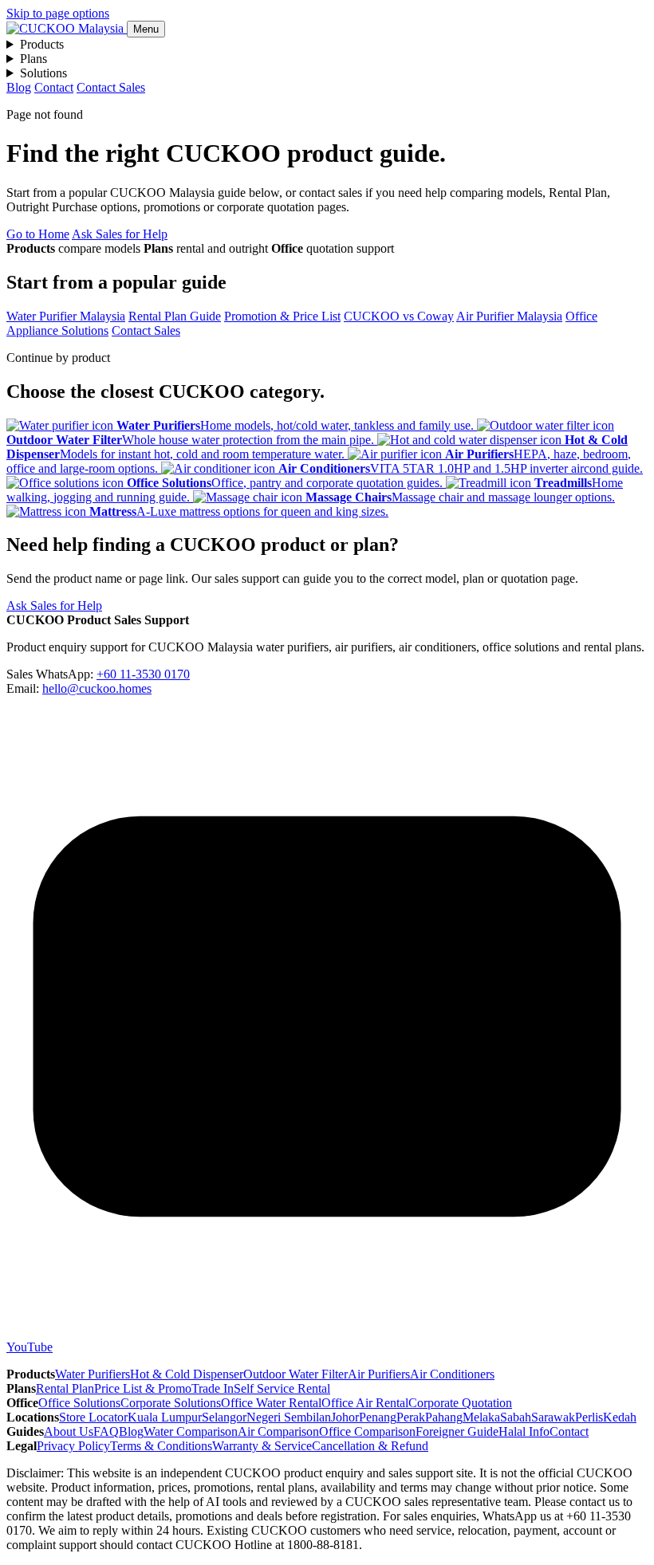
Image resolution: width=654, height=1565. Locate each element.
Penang (377, 1417)
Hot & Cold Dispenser (186, 1374)
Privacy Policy (73, 1446)
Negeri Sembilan (288, 1417)
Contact (53, 87)
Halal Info (524, 1431)
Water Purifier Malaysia (65, 316)
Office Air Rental (364, 1403)
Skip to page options (57, 13)
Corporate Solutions (170, 1403)
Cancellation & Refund (370, 1446)
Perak (410, 1417)
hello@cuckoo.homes (97, 688)
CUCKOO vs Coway (399, 316)
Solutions (43, 73)
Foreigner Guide (457, 1431)
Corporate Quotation (460, 1403)
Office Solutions (79, 1403)
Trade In (212, 1388)
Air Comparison (278, 1431)
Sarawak (553, 1417)
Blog (18, 87)
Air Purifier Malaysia (509, 316)
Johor (345, 1417)
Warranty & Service (262, 1446)
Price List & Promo (142, 1388)
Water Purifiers (92, 1374)
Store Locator (93, 1417)
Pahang (444, 1417)
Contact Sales (111, 87)
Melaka (481, 1417)
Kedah (619, 1417)
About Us (68, 1431)
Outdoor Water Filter (295, 1374)
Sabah (515, 1417)
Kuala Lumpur (165, 1417)
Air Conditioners (452, 1374)
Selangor (224, 1417)
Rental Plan (65, 1388)
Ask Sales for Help (119, 234)
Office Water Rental (271, 1403)
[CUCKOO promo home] (66, 28)
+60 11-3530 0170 (143, 674)
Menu (146, 29)
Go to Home (37, 234)
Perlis (589, 1417)
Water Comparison (191, 1431)
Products (42, 44)
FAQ (106, 1431)
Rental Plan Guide (174, 316)
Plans (33, 58)
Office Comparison (367, 1431)
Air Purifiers (379, 1374)
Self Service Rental (282, 1388)
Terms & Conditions (161, 1446)
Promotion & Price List (282, 316)
